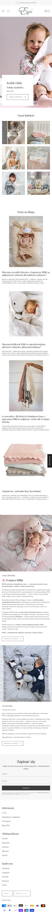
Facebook (5, 868)
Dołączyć (26, 788)
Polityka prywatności (43, 792)
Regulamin (6, 843)
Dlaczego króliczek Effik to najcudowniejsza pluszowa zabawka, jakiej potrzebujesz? (23, 345)
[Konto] (45, 11)
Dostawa (5, 847)
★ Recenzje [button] (50, 460)
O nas (4, 813)
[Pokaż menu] (3, 11)
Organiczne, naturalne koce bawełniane (21, 491)
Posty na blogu (26, 212)
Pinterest (5, 881)
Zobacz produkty (16, 97)
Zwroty (4, 855)
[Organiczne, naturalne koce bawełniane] (26, 461)
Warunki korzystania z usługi (10, 794)
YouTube (5, 877)
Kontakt (5, 839)
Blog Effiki (6, 825)
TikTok (4, 885)
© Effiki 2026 (6, 900)
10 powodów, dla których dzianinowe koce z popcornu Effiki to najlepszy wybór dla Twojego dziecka (25, 419)
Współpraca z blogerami (11, 817)
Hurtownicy (6, 821)
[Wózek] (48, 11)
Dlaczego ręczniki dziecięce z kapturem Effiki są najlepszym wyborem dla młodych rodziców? (26, 273)
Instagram (6, 873)
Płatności (5, 851)
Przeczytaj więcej (11, 639)
